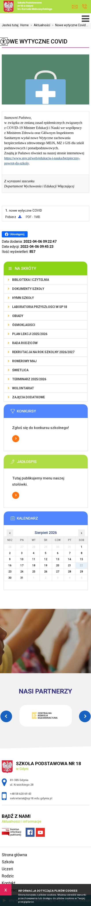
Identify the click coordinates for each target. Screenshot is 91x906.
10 (21, 559)
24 (21, 571)
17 (21, 565)
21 (69, 565)
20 (57, 565)
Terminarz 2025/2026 (29, 379)
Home (24, 25)
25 (33, 571)
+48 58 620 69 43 (84, 6)
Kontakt (8, 883)
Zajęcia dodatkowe (28, 397)
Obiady (17, 316)
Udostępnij (17, 234)
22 (81, 565)
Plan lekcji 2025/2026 (29, 334)
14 (69, 559)
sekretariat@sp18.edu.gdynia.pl (76, 6)
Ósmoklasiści (23, 325)
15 (81, 559)
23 (9, 571)
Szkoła (8, 861)
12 (45, 559)
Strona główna (14, 854)
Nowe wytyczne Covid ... (70, 25)
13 (57, 559)
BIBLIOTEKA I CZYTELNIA (30, 279)
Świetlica (20, 370)
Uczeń (7, 869)
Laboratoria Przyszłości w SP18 (39, 307)
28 (69, 571)
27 (57, 571)
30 (9, 577)
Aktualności (40, 25)
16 (9, 565)
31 (21, 577)
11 (33, 559)
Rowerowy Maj (24, 361)
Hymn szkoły (23, 298)
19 (45, 565)
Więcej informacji (15, 438)
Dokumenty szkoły (28, 289)
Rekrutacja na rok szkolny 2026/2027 (43, 352)
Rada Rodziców (25, 343)
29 (81, 571)
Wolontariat (23, 388)
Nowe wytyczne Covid (34, 41)
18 (33, 565)
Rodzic (8, 876)
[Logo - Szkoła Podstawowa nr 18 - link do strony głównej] (34, 7)
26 (45, 571)
